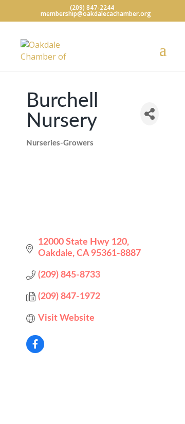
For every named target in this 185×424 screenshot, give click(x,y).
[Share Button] (149, 113)
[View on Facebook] (35, 350)
